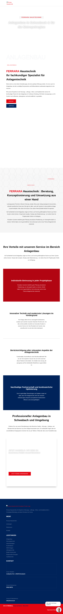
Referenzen (9, 527)
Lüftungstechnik (10, 550)
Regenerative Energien (12, 554)
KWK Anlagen (9, 548)
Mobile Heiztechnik (11, 552)
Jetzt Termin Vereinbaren (19, 473)
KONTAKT (11, 101)
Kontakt (8, 530)
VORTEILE (11, 105)
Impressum (50, 610)
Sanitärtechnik (9, 556)
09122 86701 (9, 587)
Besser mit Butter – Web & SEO (20, 606)
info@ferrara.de (10, 600)
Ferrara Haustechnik (11, 520)
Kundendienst (9, 545)
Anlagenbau (9, 539)
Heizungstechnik (10, 541)
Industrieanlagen (10, 543)
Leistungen (9, 524)
